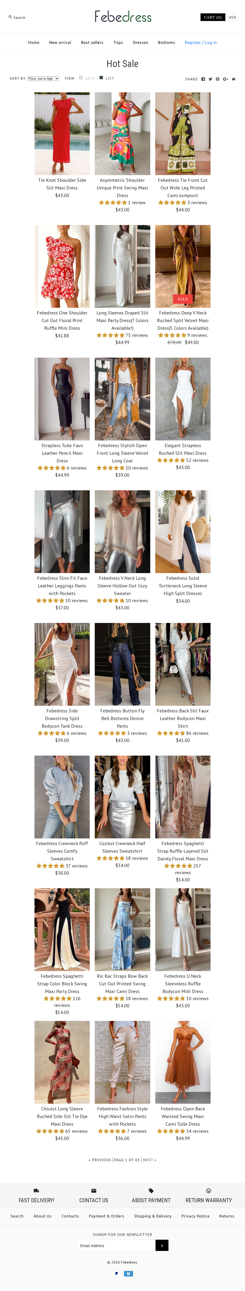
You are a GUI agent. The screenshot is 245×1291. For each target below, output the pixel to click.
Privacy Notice (196, 1216)
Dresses (140, 42)
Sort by (18, 78)
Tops (118, 42)
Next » (149, 1159)
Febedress (129, 1262)
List (110, 78)
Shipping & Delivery (153, 1216)
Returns (226, 1216)
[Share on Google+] (225, 79)
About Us (42, 1216)
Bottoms (166, 42)
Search (17, 1216)
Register (193, 42)
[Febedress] (122, 8)
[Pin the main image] (217, 79)
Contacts (70, 1216)
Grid (90, 78)
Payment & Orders (106, 1216)
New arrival (60, 42)
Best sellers (92, 42)
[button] (113, 202)
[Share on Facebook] (203, 79)
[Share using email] (233, 79)
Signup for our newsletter (122, 1234)
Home (33, 42)
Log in (211, 42)
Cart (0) (213, 17)
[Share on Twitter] (210, 79)
